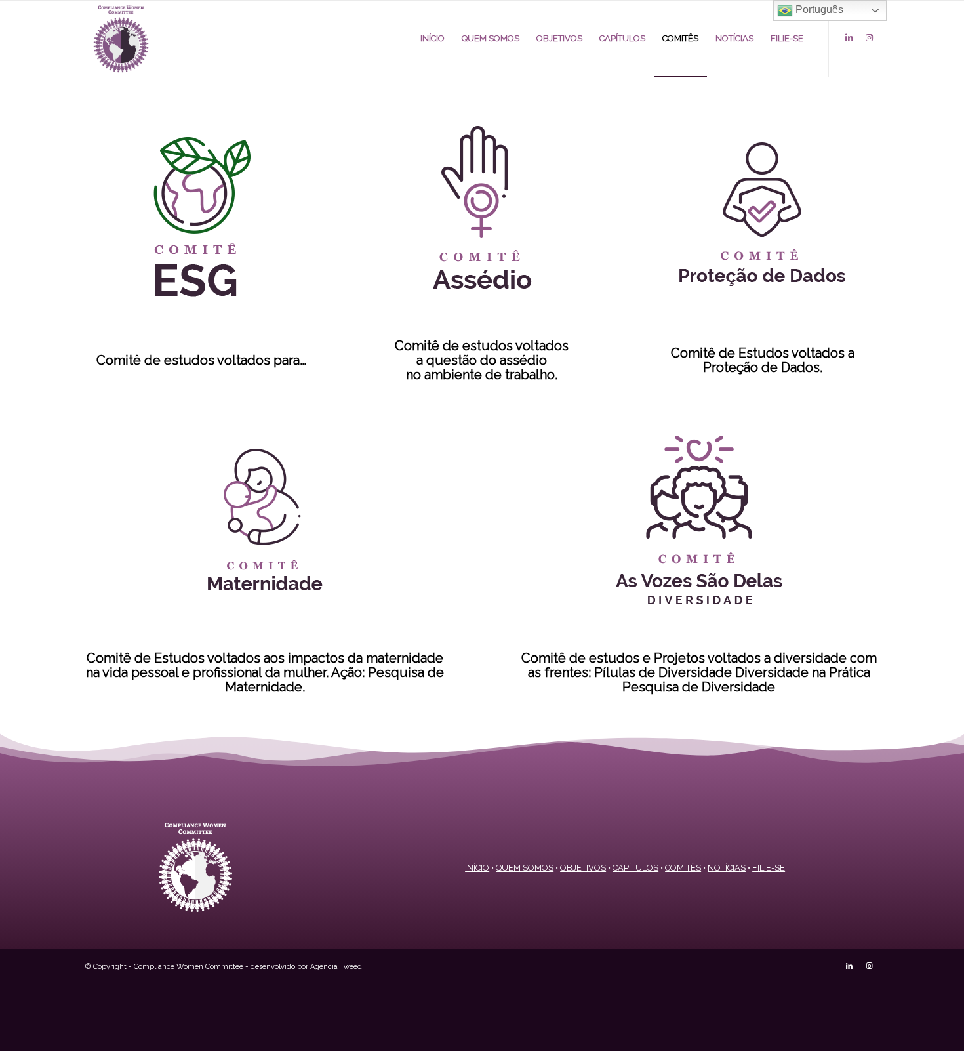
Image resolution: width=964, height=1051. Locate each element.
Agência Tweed (336, 966)
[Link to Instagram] (869, 38)
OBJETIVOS (583, 868)
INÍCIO (477, 868)
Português (818, 9)
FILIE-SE (768, 868)
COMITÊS (683, 868)
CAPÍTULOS (635, 868)
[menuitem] (432, 39)
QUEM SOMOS (524, 868)
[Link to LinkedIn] (849, 38)
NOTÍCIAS (727, 868)
